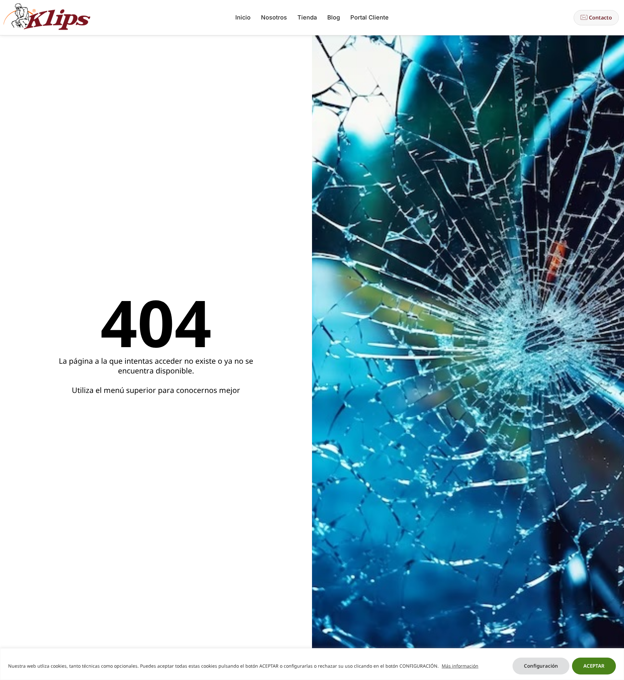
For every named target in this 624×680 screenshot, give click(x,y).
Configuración (541, 665)
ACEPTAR (593, 665)
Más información (460, 666)
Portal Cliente (369, 17)
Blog (333, 17)
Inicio (243, 17)
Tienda (307, 17)
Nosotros (274, 17)
